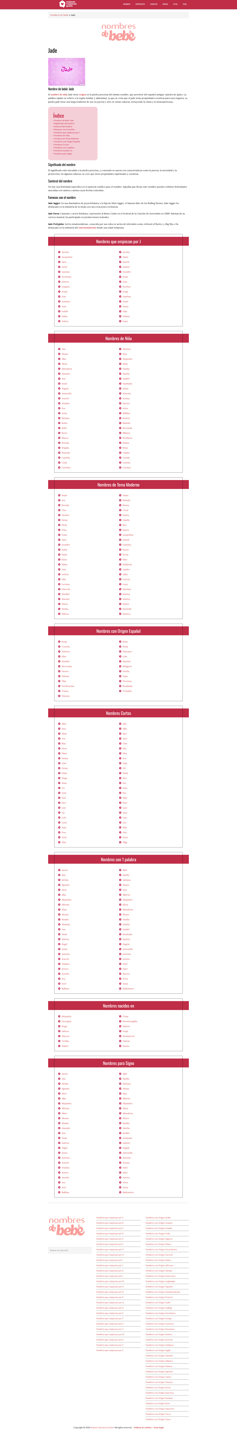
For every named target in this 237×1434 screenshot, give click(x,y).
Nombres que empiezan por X (109, 1339)
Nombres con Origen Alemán (159, 1270)
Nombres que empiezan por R (109, 1308)
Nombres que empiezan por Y (109, 1345)
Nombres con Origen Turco (158, 1414)
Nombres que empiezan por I (109, 1260)
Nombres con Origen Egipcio (159, 1239)
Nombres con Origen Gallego (159, 1308)
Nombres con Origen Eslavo (158, 1260)
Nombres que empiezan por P (109, 1297)
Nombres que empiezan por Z (109, 1350)
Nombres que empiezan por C (110, 1228)
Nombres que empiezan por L (109, 1276)
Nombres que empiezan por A (109, 1217)
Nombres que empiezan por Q (110, 1302)
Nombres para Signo (63, 153)
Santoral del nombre (63, 126)
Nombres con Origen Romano (159, 1398)
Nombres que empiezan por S (109, 1313)
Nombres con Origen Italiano (159, 1366)
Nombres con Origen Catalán (159, 1228)
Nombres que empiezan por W (110, 1334)
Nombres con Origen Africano (159, 1265)
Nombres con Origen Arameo (159, 1223)
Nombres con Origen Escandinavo (161, 1249)
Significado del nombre (64, 123)
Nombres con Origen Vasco (158, 1419)
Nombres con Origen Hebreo (159, 1334)
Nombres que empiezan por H (110, 1254)
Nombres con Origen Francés (159, 1297)
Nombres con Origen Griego (159, 1318)
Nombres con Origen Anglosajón (160, 1281)
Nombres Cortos (61, 144)
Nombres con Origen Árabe (158, 1217)
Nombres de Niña (62, 135)
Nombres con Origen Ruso (158, 1403)
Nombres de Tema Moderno (66, 138)
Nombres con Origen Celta (158, 1233)
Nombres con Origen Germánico (161, 1313)
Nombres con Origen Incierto (159, 1339)
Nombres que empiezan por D (110, 1233)
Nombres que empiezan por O (110, 1292)
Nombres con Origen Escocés (159, 1254)
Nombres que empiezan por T (109, 1318)
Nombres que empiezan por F (109, 1244)
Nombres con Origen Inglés (158, 1350)
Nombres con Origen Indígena (160, 1345)
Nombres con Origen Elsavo (158, 1244)
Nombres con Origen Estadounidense (163, 1292)
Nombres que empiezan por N (110, 1286)
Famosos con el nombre (64, 129)
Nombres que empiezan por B (109, 1223)
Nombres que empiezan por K (110, 1270)
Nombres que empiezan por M (110, 1281)
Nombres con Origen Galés (158, 1302)
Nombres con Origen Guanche (160, 1324)
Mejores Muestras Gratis (102, 1427)
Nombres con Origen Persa (158, 1387)
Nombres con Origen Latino (158, 1377)
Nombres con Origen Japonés (159, 1371)
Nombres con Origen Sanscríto (160, 1408)
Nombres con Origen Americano (160, 1276)
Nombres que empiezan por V (109, 1329)
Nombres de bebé (68, 5)
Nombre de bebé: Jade (64, 120)
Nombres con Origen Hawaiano (160, 1329)
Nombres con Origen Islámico (159, 1361)
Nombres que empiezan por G (110, 1249)
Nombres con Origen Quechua (160, 1393)
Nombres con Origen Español (67, 141)
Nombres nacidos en (63, 150)
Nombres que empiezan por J (67, 132)
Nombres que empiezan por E (109, 1239)
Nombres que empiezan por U (110, 1324)
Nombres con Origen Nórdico (159, 1382)
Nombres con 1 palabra (64, 147)
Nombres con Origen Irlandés (159, 1355)
